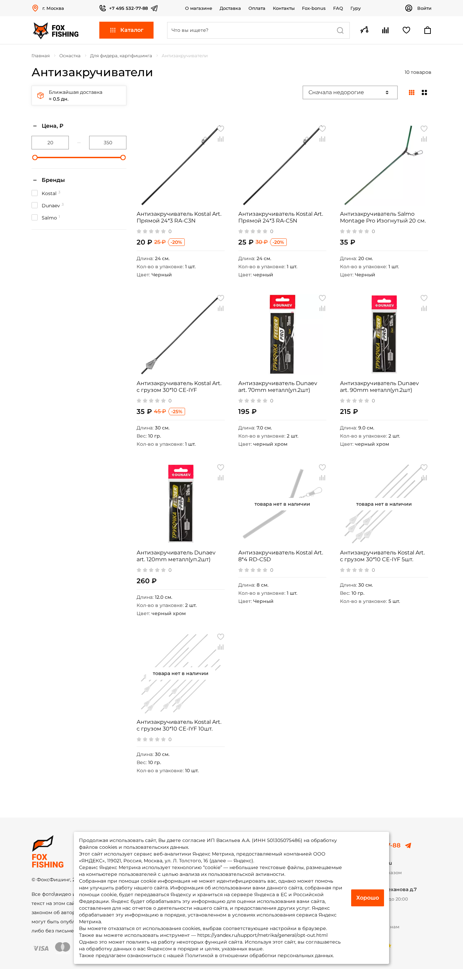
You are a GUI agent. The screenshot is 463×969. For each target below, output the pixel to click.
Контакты (284, 8)
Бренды (53, 180)
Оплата (256, 8)
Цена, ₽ (52, 126)
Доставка (230, 8)
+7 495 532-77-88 (128, 8)
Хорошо (367, 897)
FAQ (338, 8)
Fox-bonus (314, 8)
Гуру (355, 8)
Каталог (131, 30)
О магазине (198, 8)
